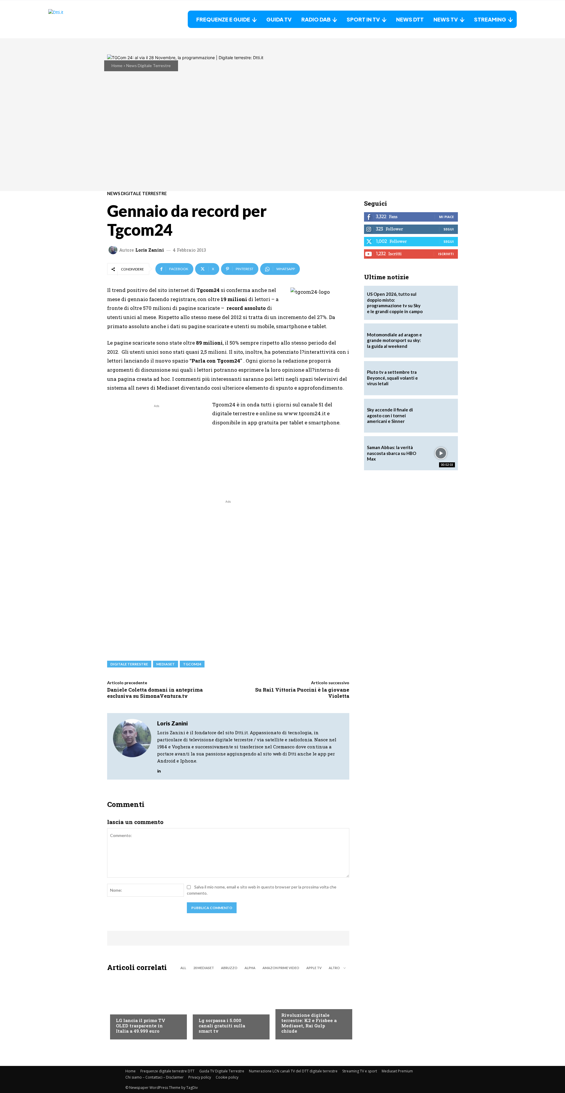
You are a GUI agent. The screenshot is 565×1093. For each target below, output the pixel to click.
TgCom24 (192, 664)
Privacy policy (199, 1077)
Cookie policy (227, 1077)
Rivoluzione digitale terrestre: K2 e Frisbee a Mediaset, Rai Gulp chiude (309, 1023)
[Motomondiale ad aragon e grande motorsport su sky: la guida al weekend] (441, 340)
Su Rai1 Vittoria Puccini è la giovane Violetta (302, 692)
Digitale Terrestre (129, 664)
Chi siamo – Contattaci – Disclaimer (154, 1077)
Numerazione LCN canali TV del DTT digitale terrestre (293, 1071)
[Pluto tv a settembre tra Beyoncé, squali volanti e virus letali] (441, 378)
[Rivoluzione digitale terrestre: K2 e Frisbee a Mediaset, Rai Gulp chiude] (310, 1007)
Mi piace (446, 217)
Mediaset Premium (397, 1071)
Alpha (250, 968)
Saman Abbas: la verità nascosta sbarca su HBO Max (391, 453)
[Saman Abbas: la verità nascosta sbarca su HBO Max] (441, 453)
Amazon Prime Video (280, 968)
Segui (448, 229)
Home (117, 65)
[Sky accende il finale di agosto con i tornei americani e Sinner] (441, 416)
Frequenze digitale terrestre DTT (167, 1071)
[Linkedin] (159, 769)
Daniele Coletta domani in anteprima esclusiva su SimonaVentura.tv (155, 692)
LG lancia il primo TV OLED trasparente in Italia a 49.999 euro (140, 1025)
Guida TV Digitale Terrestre (221, 1071)
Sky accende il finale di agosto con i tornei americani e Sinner (390, 415)
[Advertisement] (156, 450)
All (183, 968)
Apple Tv (314, 968)
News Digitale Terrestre (148, 65)
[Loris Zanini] (114, 249)
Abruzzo (229, 968)
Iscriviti (446, 254)
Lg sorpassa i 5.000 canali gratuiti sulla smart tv (222, 1025)
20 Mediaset (203, 968)
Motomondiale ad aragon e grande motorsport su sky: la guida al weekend (394, 340)
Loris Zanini (149, 250)
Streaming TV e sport (359, 1071)
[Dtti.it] (85, 19)
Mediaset (165, 664)
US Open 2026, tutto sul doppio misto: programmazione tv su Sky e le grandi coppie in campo (395, 302)
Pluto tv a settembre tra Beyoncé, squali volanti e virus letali (392, 377)
